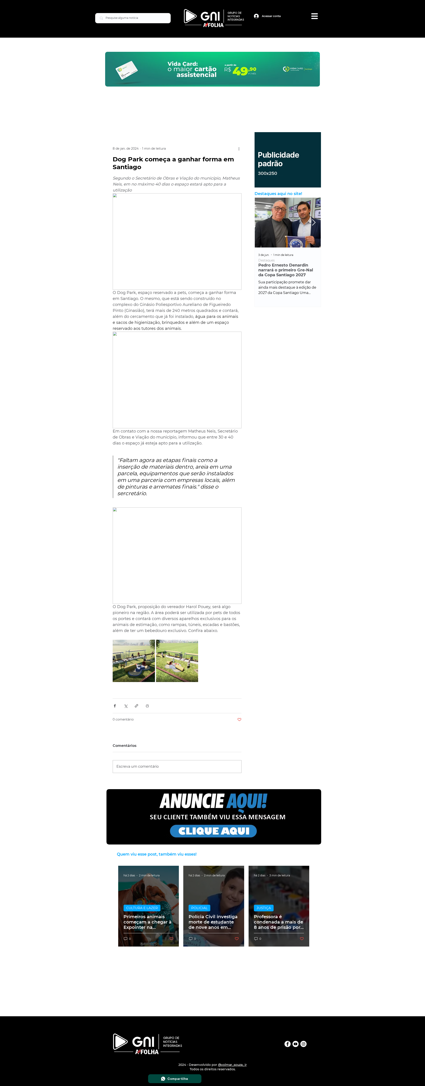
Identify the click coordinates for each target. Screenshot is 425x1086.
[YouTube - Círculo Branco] (295, 1044)
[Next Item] (314, 222)
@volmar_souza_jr (232, 1065)
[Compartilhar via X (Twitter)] (126, 706)
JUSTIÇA (264, 908)
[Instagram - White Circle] (303, 1044)
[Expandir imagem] (134, 661)
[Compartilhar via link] (136, 706)
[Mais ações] (238, 148)
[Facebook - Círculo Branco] (287, 1044)
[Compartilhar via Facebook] (115, 706)
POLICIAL (199, 908)
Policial (264, 260)
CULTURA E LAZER (142, 908)
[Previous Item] (262, 222)
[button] (314, 16)
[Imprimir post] (147, 706)
